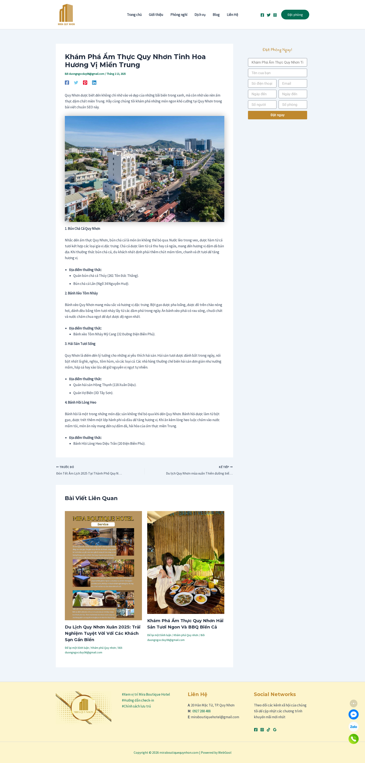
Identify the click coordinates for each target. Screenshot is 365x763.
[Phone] (354, 739)
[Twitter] (269, 15)
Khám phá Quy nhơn (103, 648)
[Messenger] (354, 714)
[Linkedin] (94, 82)
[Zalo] (354, 727)
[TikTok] (268, 730)
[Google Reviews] (275, 730)
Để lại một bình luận (77, 648)
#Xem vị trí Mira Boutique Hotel (146, 694)
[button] (295, 14)
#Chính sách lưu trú (136, 706)
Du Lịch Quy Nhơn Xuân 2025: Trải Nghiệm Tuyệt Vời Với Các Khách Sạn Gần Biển (102, 633)
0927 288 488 (201, 711)
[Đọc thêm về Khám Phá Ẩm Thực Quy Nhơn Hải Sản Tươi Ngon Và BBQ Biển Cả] (185, 562)
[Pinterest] (85, 82)
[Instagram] (275, 15)
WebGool (225, 752)
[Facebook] (262, 15)
